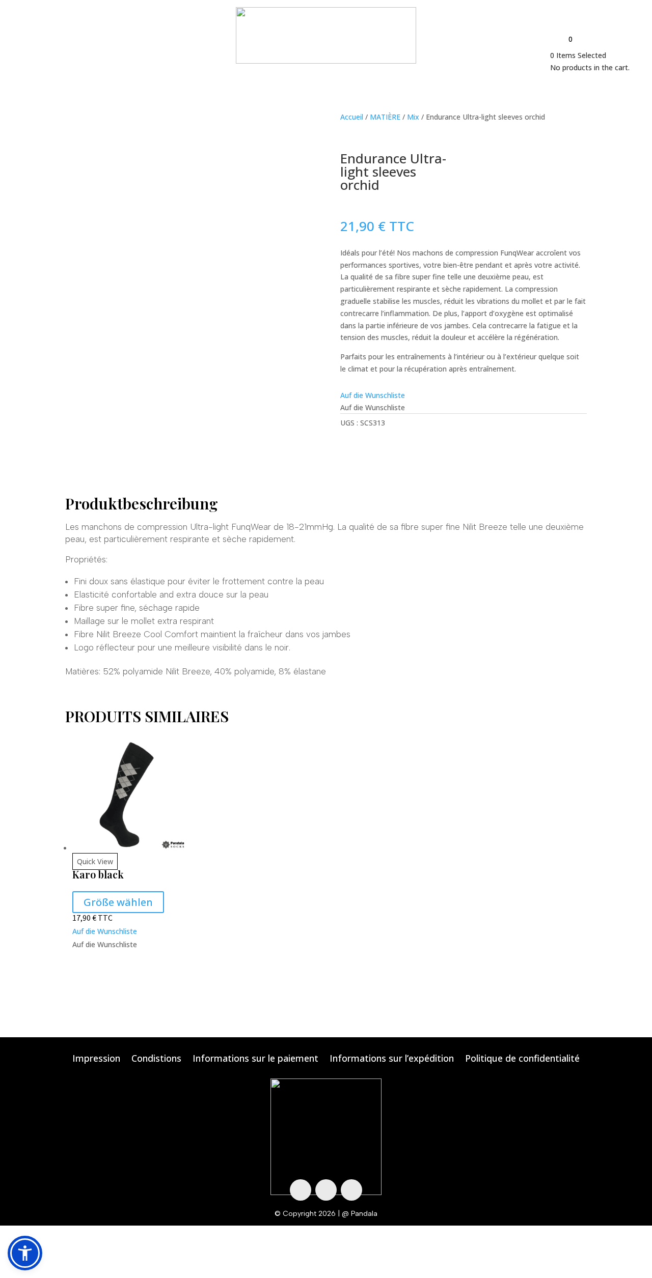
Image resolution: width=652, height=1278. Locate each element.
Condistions (156, 1059)
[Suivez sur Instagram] (326, 1190)
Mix (413, 117)
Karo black (98, 874)
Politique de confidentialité (522, 1059)
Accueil (351, 117)
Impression (96, 1059)
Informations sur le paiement (255, 1059)
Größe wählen (118, 902)
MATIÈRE (385, 117)
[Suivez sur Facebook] (300, 1190)
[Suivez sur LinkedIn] (351, 1190)
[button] (372, 395)
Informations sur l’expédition (392, 1059)
